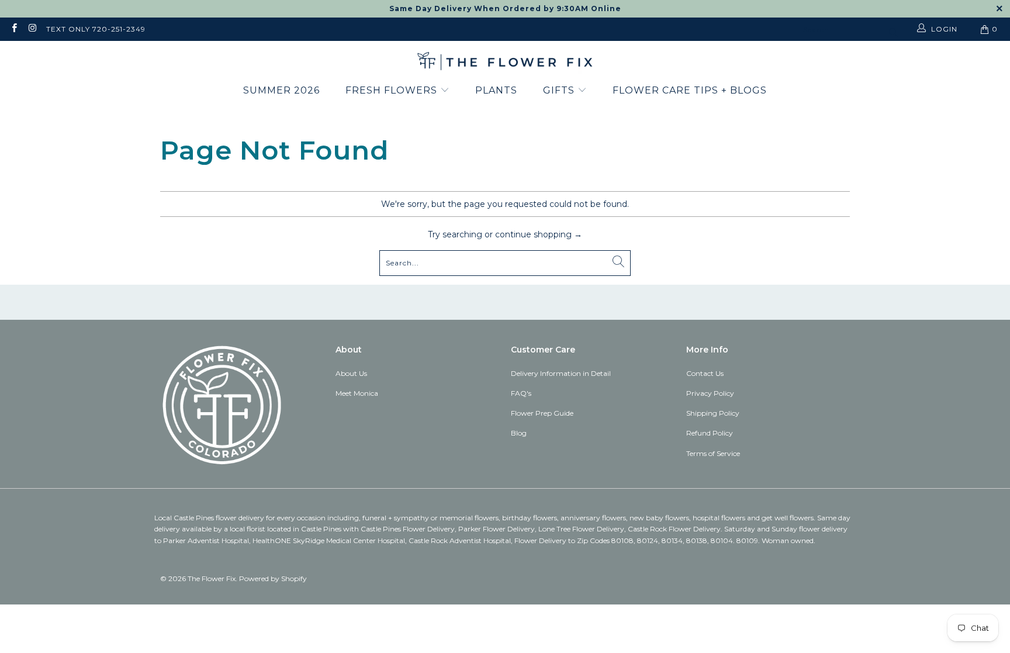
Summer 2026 (281, 90)
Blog (519, 433)
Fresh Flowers (392, 90)
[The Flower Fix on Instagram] (32, 29)
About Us (351, 373)
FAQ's (521, 393)
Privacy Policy (710, 393)
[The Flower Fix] (505, 62)
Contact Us (705, 373)
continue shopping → (538, 234)
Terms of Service (713, 453)
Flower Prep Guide (542, 413)
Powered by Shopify (273, 578)
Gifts (560, 90)
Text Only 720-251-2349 (96, 29)
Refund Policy (709, 433)
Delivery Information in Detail (561, 373)
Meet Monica (356, 393)
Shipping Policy (712, 413)
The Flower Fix (212, 578)
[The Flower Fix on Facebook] (14, 29)
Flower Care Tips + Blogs (690, 90)
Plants (496, 90)
